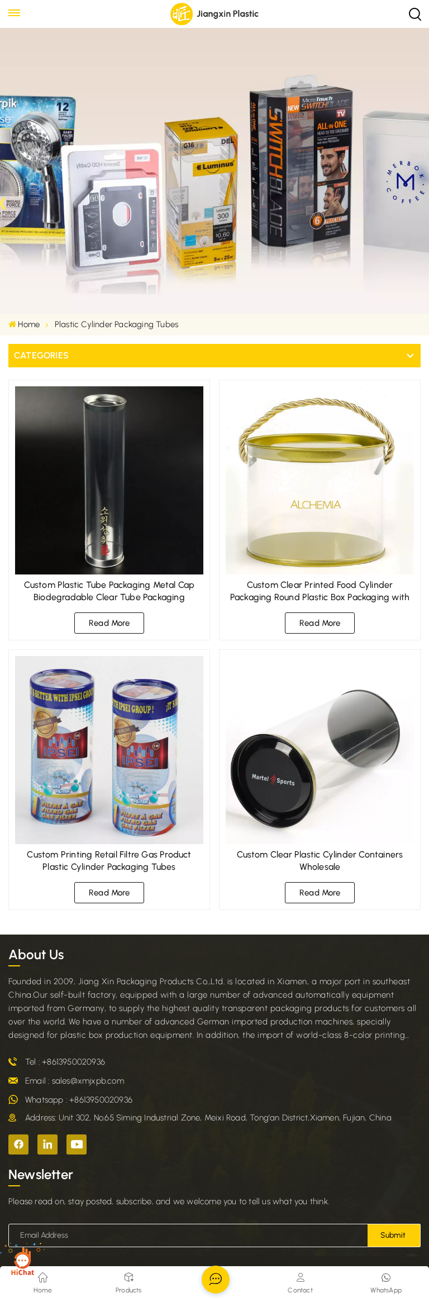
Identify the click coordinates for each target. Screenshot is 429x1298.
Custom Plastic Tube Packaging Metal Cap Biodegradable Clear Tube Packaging (109, 590)
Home (29, 324)
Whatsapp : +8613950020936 (78, 1100)
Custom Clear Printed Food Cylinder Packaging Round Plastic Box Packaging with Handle (319, 591)
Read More (109, 623)
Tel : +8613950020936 (65, 1062)
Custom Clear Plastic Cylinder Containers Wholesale (320, 860)
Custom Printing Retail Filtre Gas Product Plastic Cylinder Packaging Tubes (109, 860)
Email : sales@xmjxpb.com (74, 1081)
